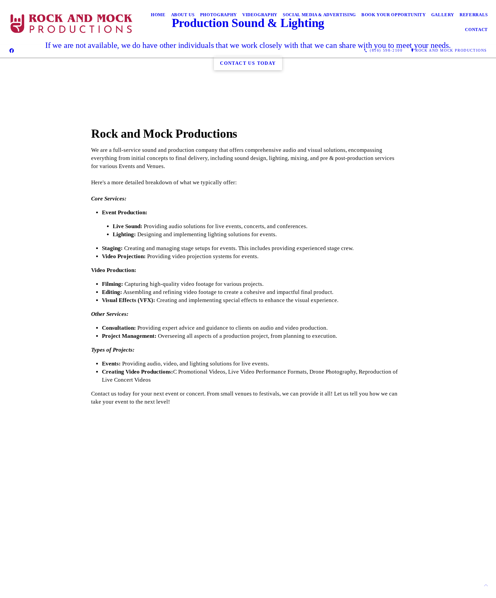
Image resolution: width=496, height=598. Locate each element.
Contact (476, 29)
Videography (259, 14)
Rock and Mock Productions (451, 50)
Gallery (442, 14)
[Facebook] (11, 50)
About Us (183, 14)
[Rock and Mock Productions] (71, 22)
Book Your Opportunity (393, 14)
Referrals (474, 14)
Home (158, 14)
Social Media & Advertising (319, 14)
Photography (218, 14)
